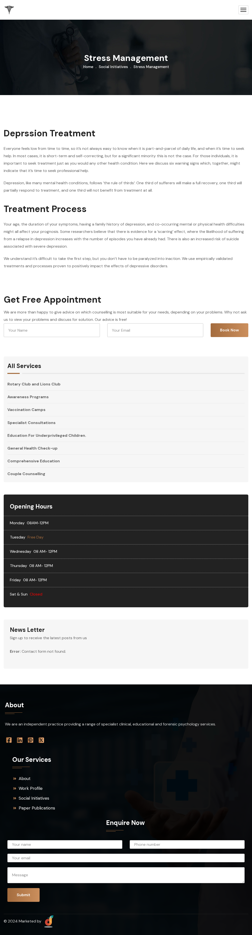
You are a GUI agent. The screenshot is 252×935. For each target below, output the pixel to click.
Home (88, 66)
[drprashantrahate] (9, 9)
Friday (15, 579)
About (25, 778)
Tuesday (17, 537)
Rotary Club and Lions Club (34, 384)
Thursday (18, 565)
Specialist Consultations (31, 422)
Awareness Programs (28, 396)
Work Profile (31, 788)
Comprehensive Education (33, 461)
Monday (17, 522)
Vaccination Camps (26, 409)
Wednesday (20, 551)
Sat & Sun (19, 594)
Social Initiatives (113, 66)
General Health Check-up (32, 448)
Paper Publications (37, 808)
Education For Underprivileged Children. (46, 435)
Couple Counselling (26, 473)
